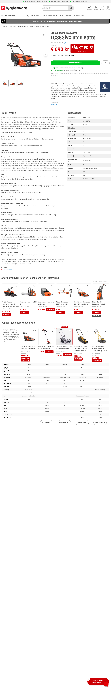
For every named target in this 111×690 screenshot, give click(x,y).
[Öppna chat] (106, 684)
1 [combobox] (104, 63)
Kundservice (89, 9)
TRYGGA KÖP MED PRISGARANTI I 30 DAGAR (36, 1)
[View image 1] (5, 83)
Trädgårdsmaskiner (22, 26)
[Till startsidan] (14, 8)
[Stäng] (88, 679)
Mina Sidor (96, 9)
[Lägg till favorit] (44, 35)
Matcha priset (69, 55)
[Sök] (71, 8)
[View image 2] (13, 83)
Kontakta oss (34, 16)
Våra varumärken (65, 16)
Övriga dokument (7, 269)
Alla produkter (10, 16)
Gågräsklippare (44, 26)
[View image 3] (21, 83)
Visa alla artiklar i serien (99, 282)
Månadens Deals (79, 16)
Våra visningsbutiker (49, 16)
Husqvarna (54, 105)
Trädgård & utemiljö (9, 26)
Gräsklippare (34, 26)
